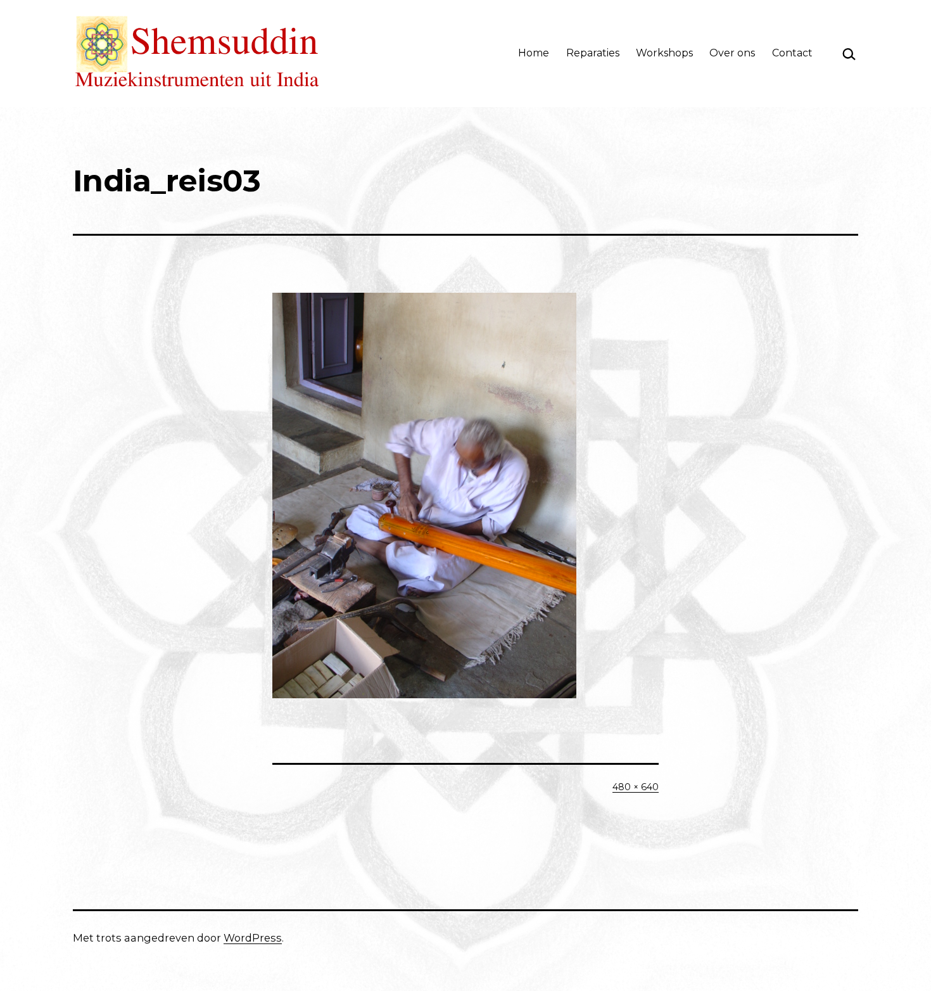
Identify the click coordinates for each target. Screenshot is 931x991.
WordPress (253, 937)
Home (533, 53)
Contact (792, 53)
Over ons (732, 53)
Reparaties (592, 53)
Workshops (664, 53)
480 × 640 (635, 787)
